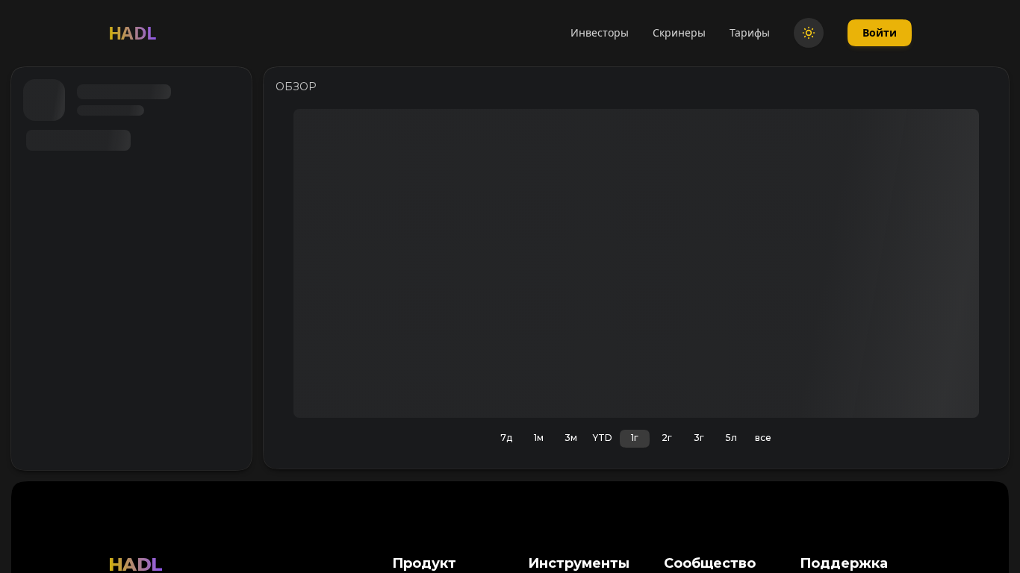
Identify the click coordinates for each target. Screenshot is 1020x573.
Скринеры (679, 32)
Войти (879, 32)
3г (699, 437)
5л (731, 437)
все (763, 437)
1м (539, 437)
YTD (602, 437)
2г (667, 437)
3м (571, 437)
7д (506, 437)
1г (634, 437)
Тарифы (750, 32)
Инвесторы (599, 32)
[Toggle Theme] (809, 33)
